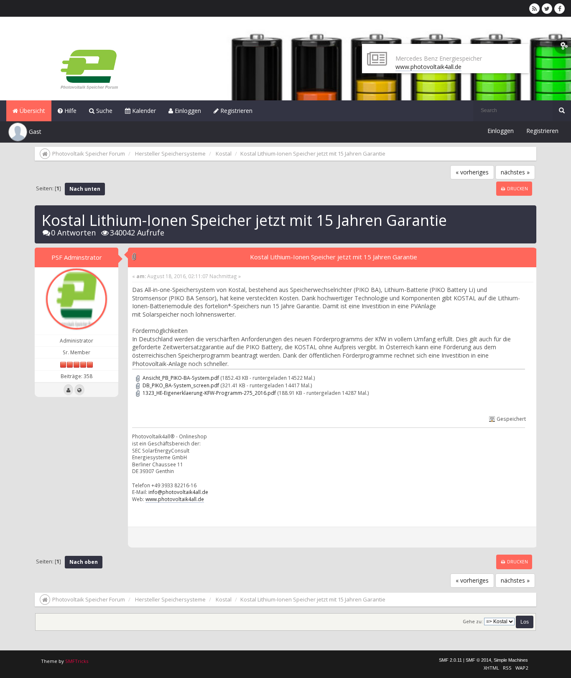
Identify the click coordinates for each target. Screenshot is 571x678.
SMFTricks (76, 661)
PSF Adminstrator (76, 257)
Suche (103, 111)
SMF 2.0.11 (450, 660)
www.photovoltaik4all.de (428, 67)
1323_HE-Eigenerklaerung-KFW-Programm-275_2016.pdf (208, 392)
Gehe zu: (473, 621)
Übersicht (31, 111)
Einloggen (187, 111)
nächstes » (515, 172)
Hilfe (69, 111)
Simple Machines (511, 660)
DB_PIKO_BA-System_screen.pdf (180, 385)
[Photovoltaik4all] (79, 390)
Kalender (143, 111)
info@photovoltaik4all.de (178, 492)
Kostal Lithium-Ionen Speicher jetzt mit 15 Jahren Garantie (333, 257)
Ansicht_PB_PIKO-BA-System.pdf (180, 377)
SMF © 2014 (478, 660)
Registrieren (235, 111)
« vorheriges (472, 172)
